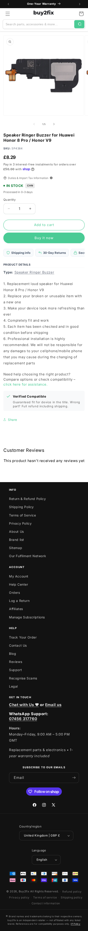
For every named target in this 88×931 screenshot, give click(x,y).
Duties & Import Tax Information (28, 178)
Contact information (46, 903)
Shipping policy (72, 897)
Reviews (15, 662)
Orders (14, 592)
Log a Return (19, 601)
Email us (53, 704)
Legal (13, 686)
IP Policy (75, 923)
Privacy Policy (20, 523)
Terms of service (45, 897)
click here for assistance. (25, 384)
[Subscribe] (74, 777)
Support (15, 670)
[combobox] (38, 24)
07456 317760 (23, 719)
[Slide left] (34, 124)
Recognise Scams (23, 678)
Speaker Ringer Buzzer (34, 272)
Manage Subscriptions (27, 617)
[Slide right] (54, 124)
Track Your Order (23, 637)
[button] (8, 14)
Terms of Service (22, 515)
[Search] (79, 24)
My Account (18, 576)
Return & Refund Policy (27, 499)
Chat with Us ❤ (24, 704)
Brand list (16, 540)
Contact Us (18, 645)
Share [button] (12, 420)
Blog (12, 653)
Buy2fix (24, 891)
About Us (16, 531)
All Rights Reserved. (44, 891)
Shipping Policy (21, 507)
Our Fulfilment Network (27, 556)
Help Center (18, 584)
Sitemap (15, 548)
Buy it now (44, 238)
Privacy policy (19, 897)
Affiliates (16, 609)
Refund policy (72, 891)
